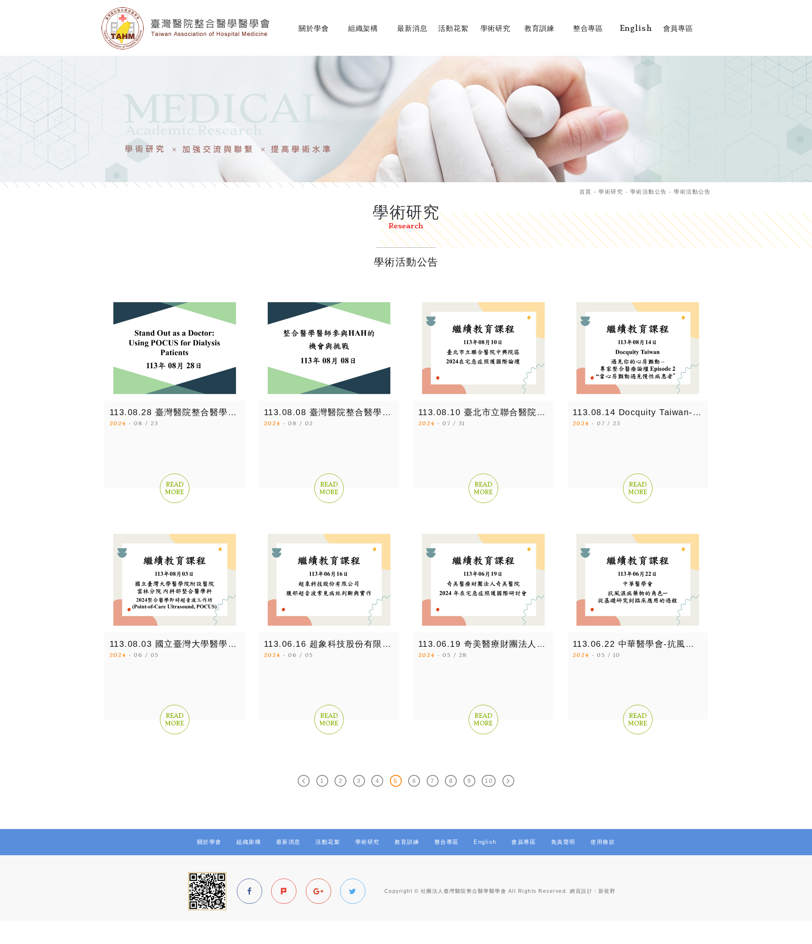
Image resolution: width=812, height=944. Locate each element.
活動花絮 (453, 32)
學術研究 (495, 32)
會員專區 (678, 32)
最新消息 (412, 32)
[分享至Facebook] (249, 891)
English (636, 32)
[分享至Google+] (318, 891)
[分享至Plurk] (283, 891)
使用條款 (602, 842)
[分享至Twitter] (352, 891)
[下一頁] (508, 781)
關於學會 (314, 32)
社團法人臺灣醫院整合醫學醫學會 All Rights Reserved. (494, 891)
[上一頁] (304, 781)
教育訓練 (539, 32)
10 (489, 780)
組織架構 (363, 32)
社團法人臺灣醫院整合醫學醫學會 (193, 28)
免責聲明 (563, 842)
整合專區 (588, 32)
